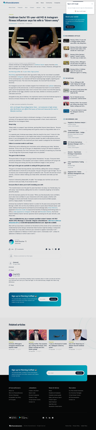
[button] (48, 215)
